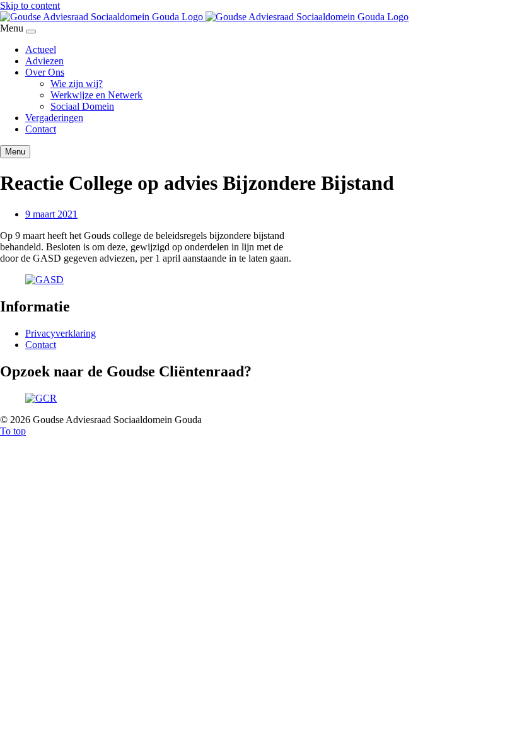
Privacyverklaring (60, 333)
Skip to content (30, 5)
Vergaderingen (54, 117)
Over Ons (44, 72)
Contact (40, 129)
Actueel (40, 49)
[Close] (31, 31)
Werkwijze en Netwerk (96, 95)
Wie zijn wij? (76, 83)
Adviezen (44, 60)
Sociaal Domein (82, 106)
